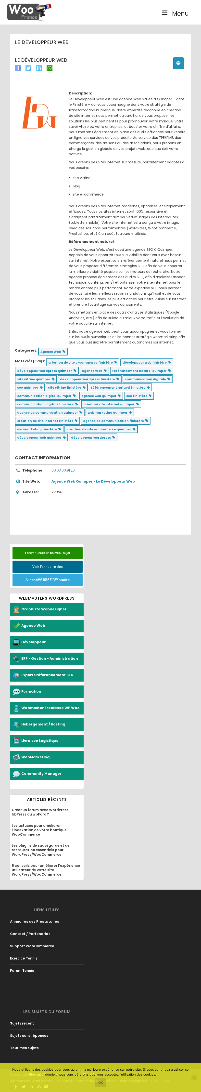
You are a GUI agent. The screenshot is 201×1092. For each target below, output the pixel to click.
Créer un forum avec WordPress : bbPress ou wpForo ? (41, 812)
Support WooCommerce (32, 946)
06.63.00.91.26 (63, 470)
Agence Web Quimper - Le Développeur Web (93, 481)
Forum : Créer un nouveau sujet (47, 553)
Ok (100, 1083)
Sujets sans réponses (29, 1035)
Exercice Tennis (24, 958)
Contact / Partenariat (30, 933)
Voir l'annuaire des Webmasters (47, 569)
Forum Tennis (22, 970)
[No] (194, 1077)
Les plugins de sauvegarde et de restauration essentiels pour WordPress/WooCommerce (41, 850)
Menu (180, 14)
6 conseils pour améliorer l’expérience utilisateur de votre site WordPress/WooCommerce (46, 870)
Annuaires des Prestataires (34, 921)
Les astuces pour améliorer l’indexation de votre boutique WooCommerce (39, 830)
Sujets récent (22, 1023)
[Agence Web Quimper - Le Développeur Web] (39, 112)
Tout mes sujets (24, 1047)
